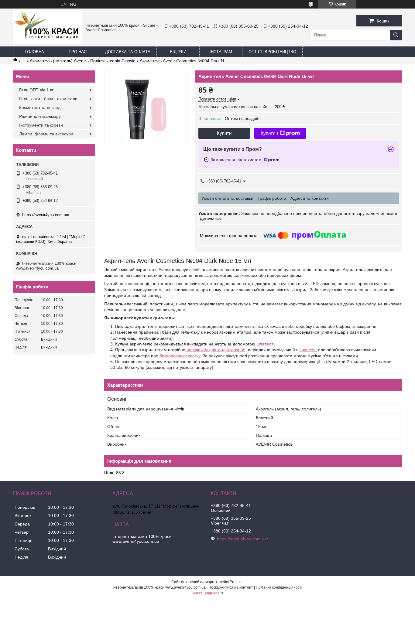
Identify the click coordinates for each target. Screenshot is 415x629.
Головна (34, 51)
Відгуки (178, 51)
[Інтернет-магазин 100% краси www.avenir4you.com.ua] (47, 42)
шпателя (265, 344)
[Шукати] (396, 35)
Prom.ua (237, 582)
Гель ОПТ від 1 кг (36, 89)
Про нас (78, 51)
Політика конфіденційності (279, 587)
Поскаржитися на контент (230, 587)
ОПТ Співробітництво (272, 51)
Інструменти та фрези (41, 125)
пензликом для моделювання (215, 349)
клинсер (308, 349)
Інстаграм (221, 51)
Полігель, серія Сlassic (112, 60)
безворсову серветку (179, 355)
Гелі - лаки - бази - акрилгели (48, 98)
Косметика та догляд (39, 107)
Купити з (270, 133)
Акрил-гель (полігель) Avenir (58, 60)
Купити (224, 133)
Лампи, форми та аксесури (46, 133)
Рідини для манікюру (40, 116)
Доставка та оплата (127, 51)
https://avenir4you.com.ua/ (45, 214)
